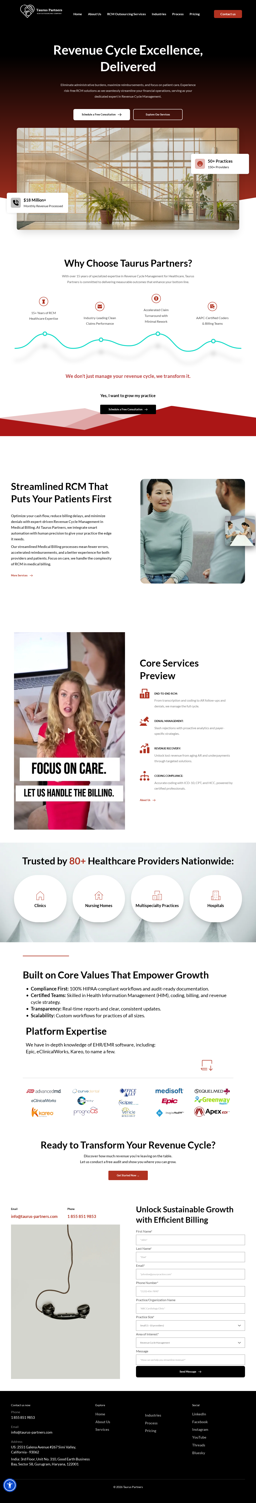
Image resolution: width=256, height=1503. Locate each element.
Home (100, 1414)
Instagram (200, 1429)
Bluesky (198, 1453)
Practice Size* (145, 1317)
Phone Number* (147, 1283)
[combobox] (190, 1326)
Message (142, 1351)
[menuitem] (77, 14)
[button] (69, 731)
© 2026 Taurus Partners (128, 1487)
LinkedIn (199, 1414)
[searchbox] (191, 1325)
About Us (102, 1422)
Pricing (150, 1430)
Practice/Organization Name (155, 1300)
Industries (153, 1415)
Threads (198, 1445)
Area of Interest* (147, 1334)
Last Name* (144, 1248)
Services (102, 1429)
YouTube (199, 1437)
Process (151, 1423)
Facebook (200, 1422)
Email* (140, 1265)
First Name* (144, 1231)
